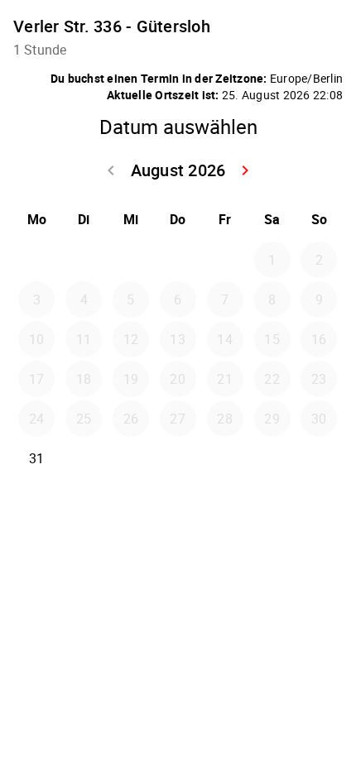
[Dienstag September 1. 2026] (83, 458)
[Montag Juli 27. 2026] (36, 260)
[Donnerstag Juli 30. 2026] (178, 260)
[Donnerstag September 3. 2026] (178, 458)
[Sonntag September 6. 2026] (319, 458)
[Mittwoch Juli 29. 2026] (131, 260)
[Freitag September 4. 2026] (225, 458)
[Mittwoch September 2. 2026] (131, 458)
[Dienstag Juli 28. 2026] (83, 260)
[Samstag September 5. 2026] (272, 458)
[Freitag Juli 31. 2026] (225, 260)
